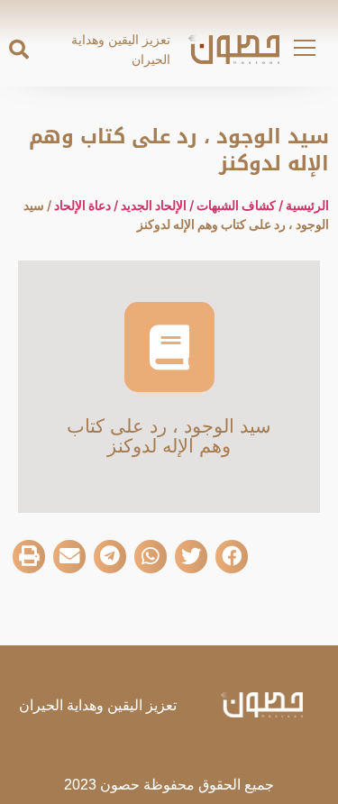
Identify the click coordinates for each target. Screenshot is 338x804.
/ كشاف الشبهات (241, 205)
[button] (19, 50)
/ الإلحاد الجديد (158, 205)
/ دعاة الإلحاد (87, 205)
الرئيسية (307, 205)
